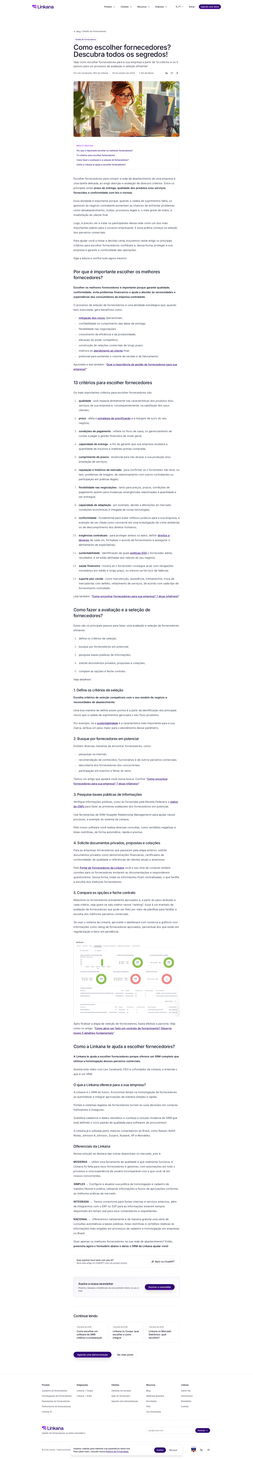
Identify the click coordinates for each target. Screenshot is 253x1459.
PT (179, 6)
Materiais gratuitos (155, 1396)
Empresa (159, 6)
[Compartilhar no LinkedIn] (166, 73)
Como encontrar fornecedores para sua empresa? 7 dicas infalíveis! (135, 596)
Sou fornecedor (153, 1411)
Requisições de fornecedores (56, 1401)
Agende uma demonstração (92, 1354)
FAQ (148, 1406)
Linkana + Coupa (85, 1390)
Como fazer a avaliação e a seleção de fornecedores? (103, 160)
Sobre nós (186, 1390)
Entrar (192, 6)
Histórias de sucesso (121, 1390)
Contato (185, 1406)
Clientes (125, 6)
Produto (108, 6)
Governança (187, 1396)
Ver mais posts (125, 1354)
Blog (78, 31)
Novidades (151, 1401)
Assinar (201, 1430)
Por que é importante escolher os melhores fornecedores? (105, 150)
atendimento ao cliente (108, 350)
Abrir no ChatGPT (165, 1261)
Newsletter (186, 1401)
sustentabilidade (107, 723)
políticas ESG (138, 553)
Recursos (142, 6)
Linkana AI (47, 1411)
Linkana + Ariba (84, 1396)
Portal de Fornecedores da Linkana (102, 867)
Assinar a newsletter (159, 1287)
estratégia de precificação (114, 418)
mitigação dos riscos (92, 317)
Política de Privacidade (117, 1451)
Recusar (173, 1450)
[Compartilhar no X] (172, 73)
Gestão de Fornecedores (94, 31)
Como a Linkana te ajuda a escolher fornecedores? (101, 164)
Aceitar (160, 1450)
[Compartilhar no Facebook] (177, 73)
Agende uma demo (210, 6)
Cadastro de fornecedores (54, 1390)
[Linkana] (43, 6)
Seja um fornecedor (120, 1396)
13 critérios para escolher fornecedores (96, 155)
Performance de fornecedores (56, 1406)
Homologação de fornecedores (56, 1396)
